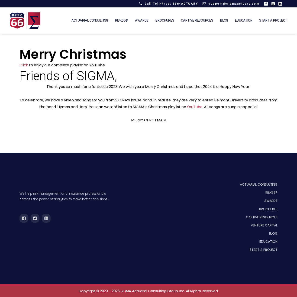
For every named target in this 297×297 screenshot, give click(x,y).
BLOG (273, 233)
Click (23, 65)
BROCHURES (268, 209)
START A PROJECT (264, 249)
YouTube (194, 107)
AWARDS (271, 200)
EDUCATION (268, 241)
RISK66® (271, 192)
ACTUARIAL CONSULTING (259, 184)
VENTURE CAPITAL (264, 225)
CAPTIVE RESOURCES (262, 217)
